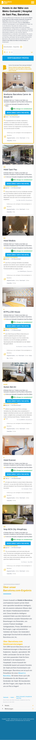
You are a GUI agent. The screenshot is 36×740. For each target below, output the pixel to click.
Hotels (12, 697)
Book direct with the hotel (18, 112)
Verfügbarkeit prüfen (18, 58)
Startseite (5, 697)
